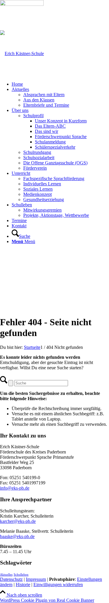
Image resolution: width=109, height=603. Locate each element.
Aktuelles (6, 574)
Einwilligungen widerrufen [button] (58, 584)
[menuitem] (60, 84)
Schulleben (21, 574)
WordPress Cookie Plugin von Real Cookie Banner (47, 600)
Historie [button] (23, 584)
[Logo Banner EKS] (22, 53)
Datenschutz (11, 579)
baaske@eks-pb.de (17, 536)
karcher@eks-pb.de (18, 521)
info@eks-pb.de (14, 488)
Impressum (36, 579)
